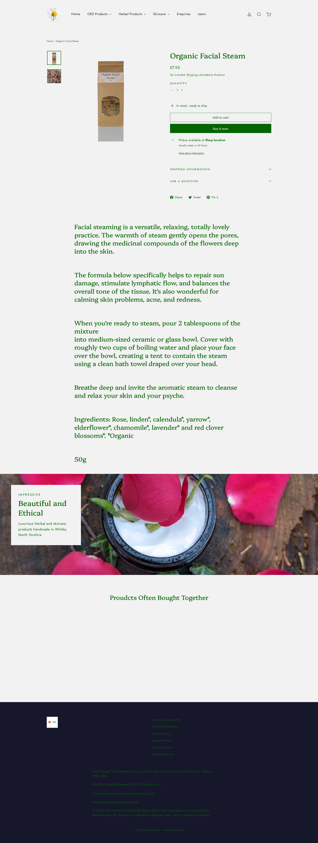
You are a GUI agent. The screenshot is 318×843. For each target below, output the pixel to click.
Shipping (192, 75)
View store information (191, 153)
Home (75, 14)
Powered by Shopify (172, 830)
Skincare (160, 14)
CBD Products (98, 14)
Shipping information (190, 169)
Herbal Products (131, 14)
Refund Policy (162, 740)
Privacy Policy (162, 733)
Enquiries (183, 14)
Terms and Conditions (167, 720)
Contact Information (166, 726)
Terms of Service (163, 754)
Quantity (178, 83)
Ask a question (184, 181)
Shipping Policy (163, 747)
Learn (202, 14)
